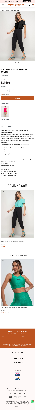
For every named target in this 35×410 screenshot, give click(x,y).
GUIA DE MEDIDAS (7, 94)
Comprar (17, 98)
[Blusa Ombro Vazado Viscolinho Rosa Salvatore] (5, 111)
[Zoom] (17, 36)
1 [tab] (15, 62)
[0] (32, 5)
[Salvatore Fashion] (16, 5)
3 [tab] (18, 62)
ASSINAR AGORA (18, 340)
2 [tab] (17, 62)
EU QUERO (27, 1)
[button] (32, 401)
